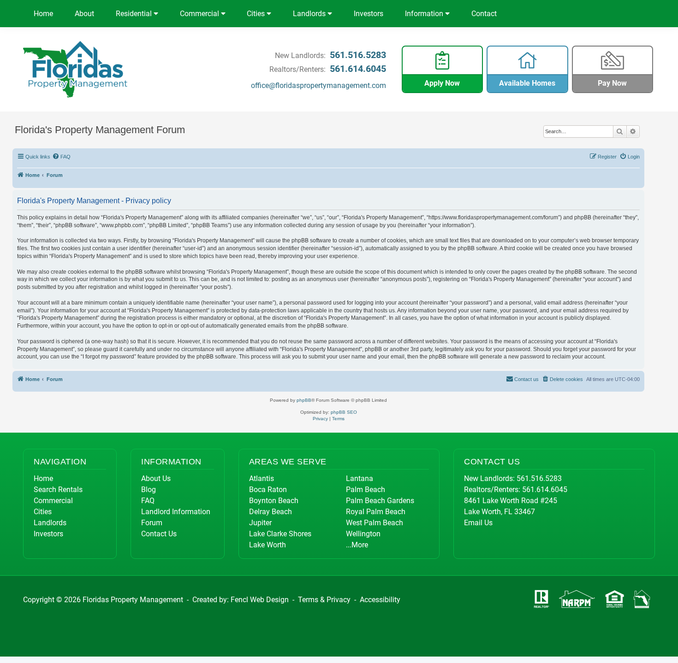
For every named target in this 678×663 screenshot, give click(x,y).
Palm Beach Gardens (380, 500)
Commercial (200, 13)
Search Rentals (58, 489)
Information (425, 13)
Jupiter (260, 522)
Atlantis (261, 478)
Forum (151, 522)
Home (43, 13)
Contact (484, 13)
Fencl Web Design (260, 599)
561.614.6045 (358, 68)
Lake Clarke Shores (280, 533)
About (84, 13)
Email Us (478, 522)
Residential (135, 13)
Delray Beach (270, 511)
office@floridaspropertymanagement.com (318, 85)
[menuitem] (62, 156)
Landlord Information (175, 511)
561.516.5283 (358, 54)
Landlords (310, 13)
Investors (368, 13)
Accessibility (380, 599)
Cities (257, 13)
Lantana (359, 478)
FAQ (148, 500)
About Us (156, 478)
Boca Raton (268, 489)
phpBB (304, 400)
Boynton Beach (273, 500)
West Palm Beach (374, 522)
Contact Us (159, 533)
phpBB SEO (344, 412)
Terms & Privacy (324, 599)
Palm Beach (365, 489)
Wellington (363, 533)
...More (357, 544)
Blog (148, 489)
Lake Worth (267, 544)
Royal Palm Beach (375, 511)
